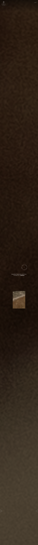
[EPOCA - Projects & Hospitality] (4, 3)
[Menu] (35, 3)
